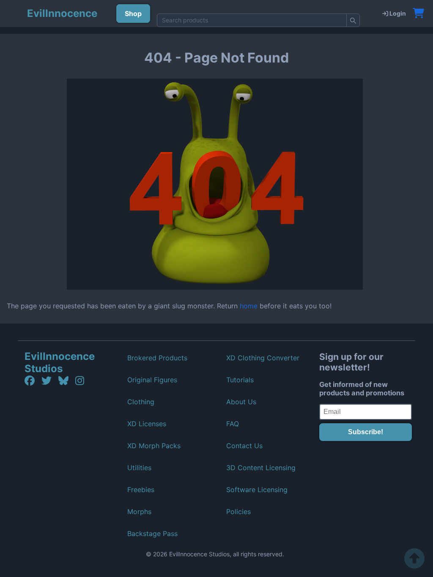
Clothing (140, 401)
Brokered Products (157, 358)
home (249, 306)
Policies (238, 511)
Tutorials (240, 380)
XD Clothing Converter (262, 358)
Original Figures (152, 380)
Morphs (139, 511)
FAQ (232, 423)
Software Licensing (257, 489)
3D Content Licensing (261, 467)
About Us (241, 401)
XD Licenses (146, 423)
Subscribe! (365, 431)
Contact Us (244, 445)
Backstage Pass (152, 533)
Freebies (140, 489)
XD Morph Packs (154, 445)
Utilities (139, 467)
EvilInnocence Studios (60, 362)
